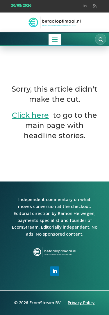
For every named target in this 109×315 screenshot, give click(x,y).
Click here (30, 115)
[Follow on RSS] (94, 5)
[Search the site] (100, 39)
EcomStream (25, 227)
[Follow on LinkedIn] (84, 5)
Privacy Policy (81, 302)
